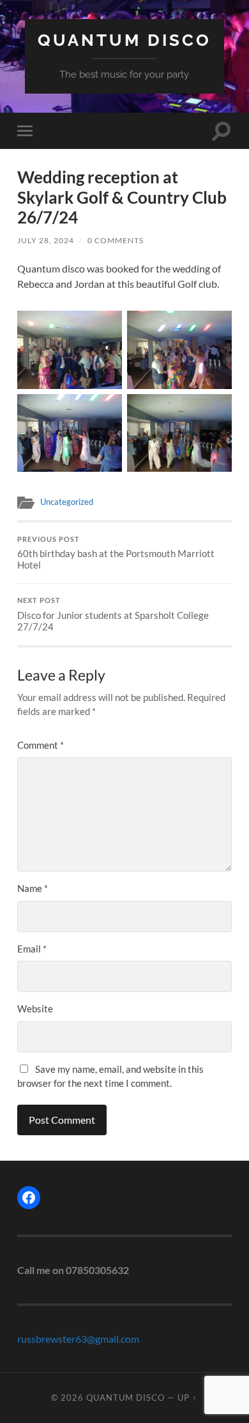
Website (35, 1008)
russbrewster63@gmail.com (78, 1339)
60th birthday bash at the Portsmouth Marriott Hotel (116, 553)
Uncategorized (66, 502)
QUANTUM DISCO (124, 40)
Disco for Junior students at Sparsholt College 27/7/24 (113, 614)
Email (32, 948)
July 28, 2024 (45, 240)
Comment (40, 745)
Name (32, 888)
